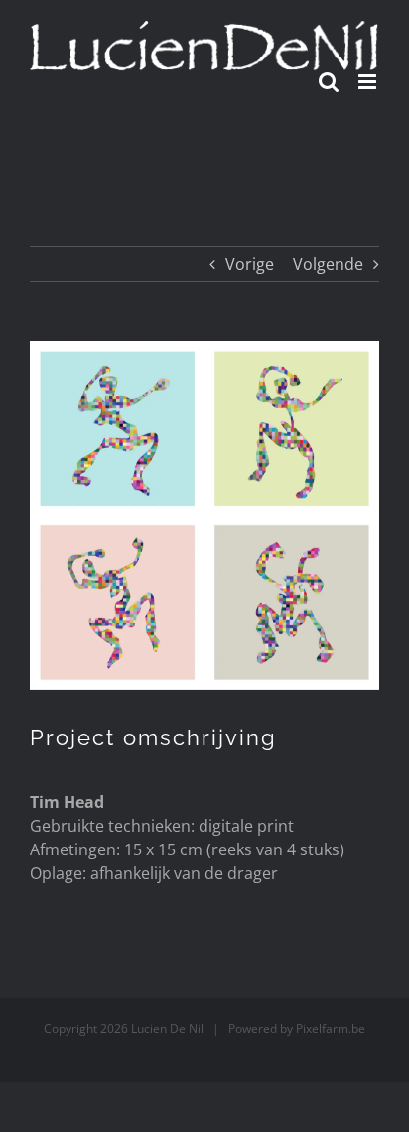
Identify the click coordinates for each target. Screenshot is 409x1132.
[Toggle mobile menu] (368, 81)
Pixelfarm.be (330, 1028)
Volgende (328, 264)
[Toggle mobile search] (329, 81)
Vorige (249, 264)
